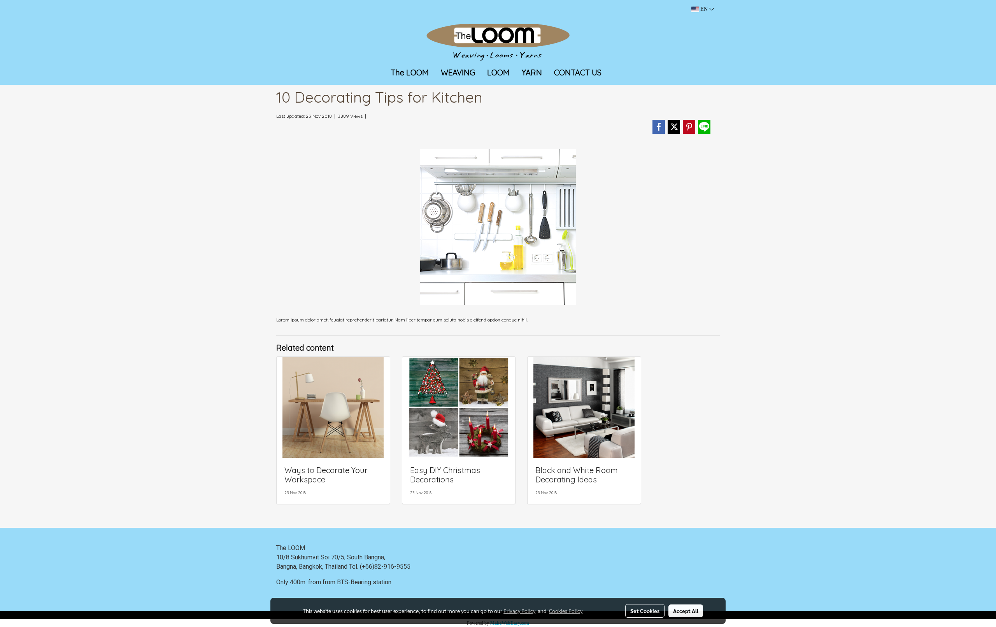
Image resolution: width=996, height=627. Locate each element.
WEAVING (458, 72)
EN (704, 9)
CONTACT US (577, 72)
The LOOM (410, 72)
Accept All (685, 610)
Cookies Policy (565, 610)
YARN (532, 72)
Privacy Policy (519, 610)
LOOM (498, 72)
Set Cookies (644, 610)
